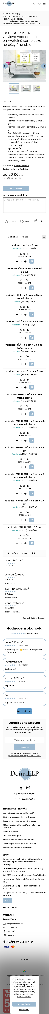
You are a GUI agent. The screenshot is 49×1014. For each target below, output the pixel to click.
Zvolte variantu (16, 188)
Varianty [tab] (13, 236)
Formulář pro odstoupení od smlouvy (19, 843)
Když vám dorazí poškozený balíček (19, 817)
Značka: (15, 169)
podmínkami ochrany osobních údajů (24, 756)
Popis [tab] (25, 236)
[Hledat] (34, 4)
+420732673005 (27, 799)
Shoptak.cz (39, 984)
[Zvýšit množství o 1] (25, 261)
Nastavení (24, 1009)
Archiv (7, 900)
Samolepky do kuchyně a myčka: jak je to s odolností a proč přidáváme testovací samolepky (22, 862)
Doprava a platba (10, 831)
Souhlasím (25, 1004)
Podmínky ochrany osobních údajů (18, 839)
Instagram (28, 788)
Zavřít (40, 228)
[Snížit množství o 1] (17, 261)
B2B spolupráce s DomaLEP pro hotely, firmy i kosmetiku (23, 826)
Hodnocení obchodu (24, 628)
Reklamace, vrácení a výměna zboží (19, 821)
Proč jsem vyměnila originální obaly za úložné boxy (23, 880)
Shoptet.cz (24, 959)
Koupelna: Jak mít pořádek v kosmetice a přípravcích (21, 887)
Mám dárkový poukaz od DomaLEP (18, 813)
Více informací (24, 996)
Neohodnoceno (21, 166)
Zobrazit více (24, 711)
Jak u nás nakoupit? (12, 835)
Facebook (21, 788)
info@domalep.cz (26, 793)
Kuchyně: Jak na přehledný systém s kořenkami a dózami (24, 894)
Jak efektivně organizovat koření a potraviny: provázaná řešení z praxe (23, 869)
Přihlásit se (24, 747)
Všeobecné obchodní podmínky (17, 847)
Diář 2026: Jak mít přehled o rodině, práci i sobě (24, 875)
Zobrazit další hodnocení (34, 618)
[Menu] (44, 3)
